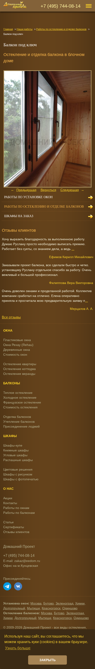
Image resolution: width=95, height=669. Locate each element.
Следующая (69, 190)
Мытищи (33, 608)
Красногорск (51, 608)
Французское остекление (22, 402)
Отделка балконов (17, 417)
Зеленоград (64, 603)
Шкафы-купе (12, 445)
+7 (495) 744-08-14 (60, 6)
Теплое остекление (18, 393)
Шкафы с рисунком (17, 474)
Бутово (48, 603)
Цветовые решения (18, 469)
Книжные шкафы (16, 450)
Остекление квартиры (19, 364)
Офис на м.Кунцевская (20, 565)
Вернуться (48, 190)
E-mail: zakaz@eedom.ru (21, 561)
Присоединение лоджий (21, 426)
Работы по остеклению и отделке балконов (61, 29)
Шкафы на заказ (18, 216)
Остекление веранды (19, 374)
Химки (80, 603)
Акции (7, 498)
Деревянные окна (16, 349)
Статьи (8, 522)
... (72, 249)
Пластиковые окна (17, 340)
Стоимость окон (15, 354)
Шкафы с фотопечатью (21, 479)
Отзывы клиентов (16, 532)
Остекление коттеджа (19, 369)
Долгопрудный (14, 608)
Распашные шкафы (18, 460)
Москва (36, 603)
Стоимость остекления (20, 407)
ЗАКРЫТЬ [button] (47, 660)
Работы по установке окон (28, 197)
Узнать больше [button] (17, 648)
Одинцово (69, 608)
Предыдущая (26, 190)
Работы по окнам (16, 508)
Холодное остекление (19, 397)
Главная (8, 29)
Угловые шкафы (15, 455)
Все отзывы (11, 317)
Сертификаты (13, 527)
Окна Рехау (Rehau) (18, 345)
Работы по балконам (19, 513)
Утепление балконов (19, 421)
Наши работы (25, 29)
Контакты (10, 503)
